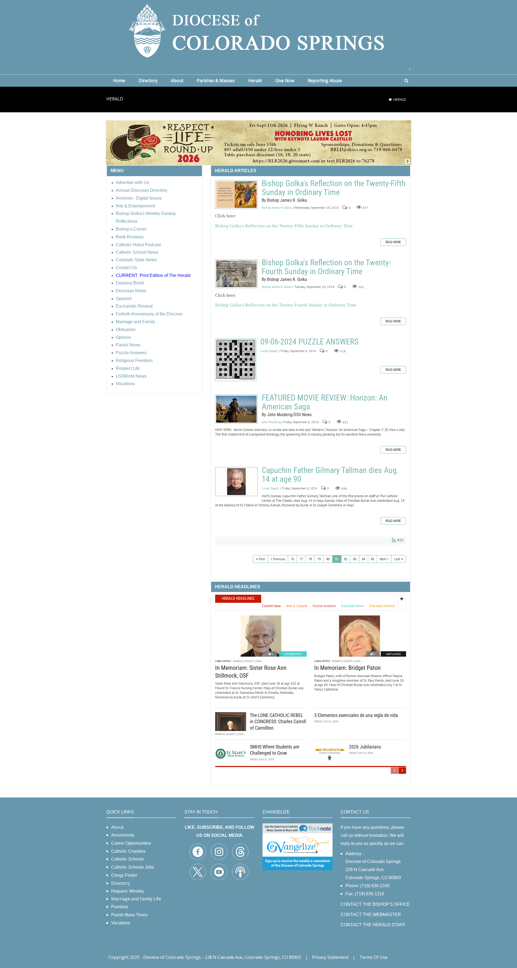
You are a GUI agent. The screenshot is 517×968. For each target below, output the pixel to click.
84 (363, 559)
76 (292, 559)
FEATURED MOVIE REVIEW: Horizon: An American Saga (236, 409)
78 (310, 559)
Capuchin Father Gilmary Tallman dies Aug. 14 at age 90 (236, 481)
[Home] (390, 99)
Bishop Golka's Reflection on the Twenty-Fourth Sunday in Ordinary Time (236, 274)
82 (345, 559)
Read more (393, 242)
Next (383, 559)
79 (319, 559)
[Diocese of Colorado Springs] (258, 30)
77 (301, 559)
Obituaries (393, 654)
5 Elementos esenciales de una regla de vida (356, 715)
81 (336, 559)
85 (372, 559)
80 (328, 559)
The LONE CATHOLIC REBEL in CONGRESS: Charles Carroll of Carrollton (278, 721)
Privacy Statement (330, 957)
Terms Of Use (373, 957)
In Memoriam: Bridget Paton (347, 667)
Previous (279, 559)
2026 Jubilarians (365, 747)
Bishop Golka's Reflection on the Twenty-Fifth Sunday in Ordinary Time (236, 194)
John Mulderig (271, 422)
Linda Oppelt (269, 351)
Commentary (292, 654)
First (262, 559)
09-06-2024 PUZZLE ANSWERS (235, 360)
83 (354, 559)
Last (397, 559)
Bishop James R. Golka (277, 208)
